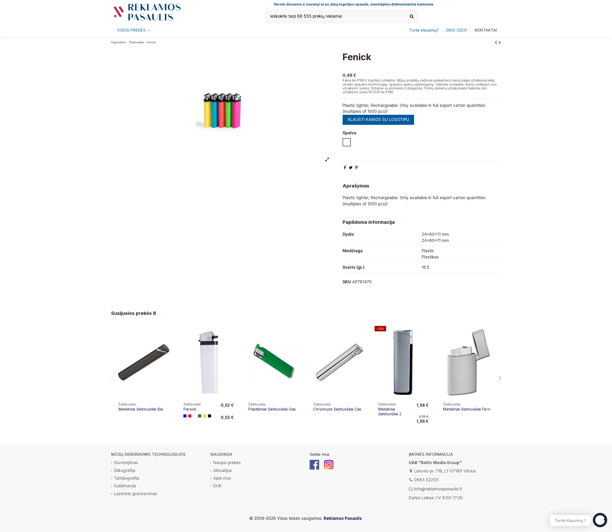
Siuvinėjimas (126, 462)
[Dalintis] (345, 167)
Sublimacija (125, 485)
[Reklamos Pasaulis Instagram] (328, 464)
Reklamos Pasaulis (343, 518)
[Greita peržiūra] (169, 343)
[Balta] (195, 416)
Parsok (189, 409)
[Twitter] (351, 167)
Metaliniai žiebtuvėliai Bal (140, 409)
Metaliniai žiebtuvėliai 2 (389, 411)
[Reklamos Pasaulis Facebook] (314, 464)
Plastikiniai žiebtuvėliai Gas (272, 409)
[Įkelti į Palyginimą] (169, 334)
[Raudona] (189, 416)
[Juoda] (209, 416)
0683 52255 (426, 479)
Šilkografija (124, 470)
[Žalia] (199, 416)
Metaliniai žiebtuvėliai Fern (466, 409)
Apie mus (222, 478)
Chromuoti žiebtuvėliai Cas (337, 409)
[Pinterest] (356, 167)
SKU (347, 282)
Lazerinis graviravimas (135, 493)
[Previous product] (497, 42)
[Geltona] (204, 416)
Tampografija (126, 478)
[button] (456, 30)
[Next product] (500, 42)
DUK (217, 485)
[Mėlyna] (185, 416)
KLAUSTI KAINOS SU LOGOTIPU (378, 119)
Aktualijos (222, 470)
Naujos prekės (227, 462)
